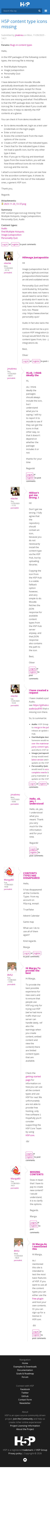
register (15, 244)
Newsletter (25, 1403)
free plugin (37, 1298)
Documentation (25, 1370)
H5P (25, 1441)
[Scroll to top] (25, 1461)
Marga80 (9, 879)
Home (25, 1363)
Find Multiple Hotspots (12, 231)
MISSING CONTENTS (36, 1173)
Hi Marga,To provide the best (33, 971)
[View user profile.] (8, 259)
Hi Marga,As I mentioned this (39, 1246)
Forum (25, 1377)
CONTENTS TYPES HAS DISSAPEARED (31, 876)
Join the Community (23, 1418)
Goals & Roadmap (25, 1373)
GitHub (25, 1396)
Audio (4, 228)
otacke (7, 263)
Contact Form (25, 1399)
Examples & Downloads (25, 1366)
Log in (4, 244)
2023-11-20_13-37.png (15, 203)
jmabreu (19, 35)
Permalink (8, 273)
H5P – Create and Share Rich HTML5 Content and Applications (25, 4)
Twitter (25, 1392)
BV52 (10, 974)
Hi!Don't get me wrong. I (34, 495)
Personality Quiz (9, 238)
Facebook (25, 1389)
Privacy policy (15, 1453)
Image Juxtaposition (11, 234)
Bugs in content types (21, 45)
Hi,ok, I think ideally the (33, 374)
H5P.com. (30, 1135)
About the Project (25, 1429)
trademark (27, 1449)
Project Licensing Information (25, 1425)
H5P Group (41, 1449)
